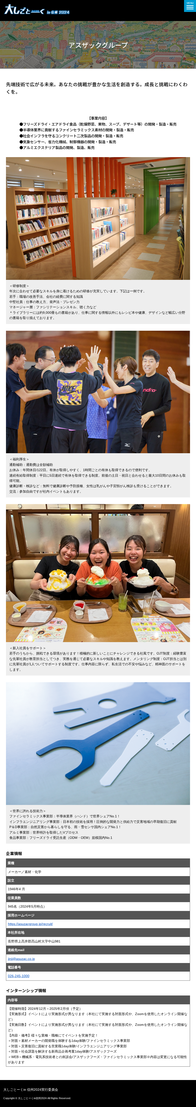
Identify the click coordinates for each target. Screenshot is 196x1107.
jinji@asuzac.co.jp (21, 959)
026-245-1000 (18, 976)
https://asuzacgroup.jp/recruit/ (30, 924)
